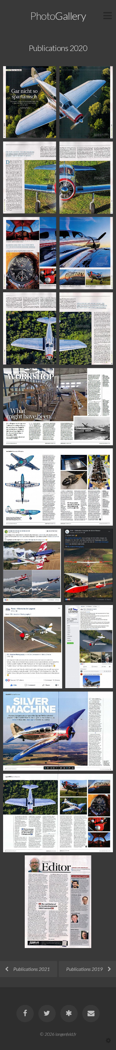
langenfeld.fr (65, 1034)
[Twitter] (47, 1013)
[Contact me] (91, 1013)
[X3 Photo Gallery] (69, 1013)
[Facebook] (25, 1013)
